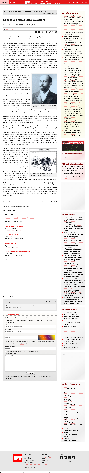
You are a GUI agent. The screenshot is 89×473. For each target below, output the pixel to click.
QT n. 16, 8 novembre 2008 (15, 238)
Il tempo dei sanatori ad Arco (73, 337)
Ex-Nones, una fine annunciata (70, 332)
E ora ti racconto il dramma (73, 329)
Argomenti (45, 460)
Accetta (82, 472)
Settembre (70, 408)
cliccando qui (21, 344)
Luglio (71, 413)
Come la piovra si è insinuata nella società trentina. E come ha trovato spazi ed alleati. (73, 60)
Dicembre (67, 396)
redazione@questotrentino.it (32, 464)
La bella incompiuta (70, 343)
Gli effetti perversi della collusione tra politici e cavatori (73, 124)
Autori (43, 462)
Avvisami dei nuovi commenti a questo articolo (22, 351)
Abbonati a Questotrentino (72, 164)
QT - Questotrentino (70, 314)
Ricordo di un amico (70, 335)
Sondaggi (7, 202)
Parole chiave (45, 458)
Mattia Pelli (9, 29)
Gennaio (73, 392)
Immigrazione (27, 207)
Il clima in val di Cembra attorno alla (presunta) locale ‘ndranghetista (73, 31)
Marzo (70, 434)
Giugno (71, 418)
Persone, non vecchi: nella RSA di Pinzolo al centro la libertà (72, 322)
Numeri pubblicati (47, 457)
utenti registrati (38, 318)
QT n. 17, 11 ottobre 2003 (14, 221)
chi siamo (26, 465)
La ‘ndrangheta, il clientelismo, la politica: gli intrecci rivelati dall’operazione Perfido (73, 52)
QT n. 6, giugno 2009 (13, 247)
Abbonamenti (45, 464)
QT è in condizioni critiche (72, 154)
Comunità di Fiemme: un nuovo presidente (72, 340)
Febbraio (73, 388)
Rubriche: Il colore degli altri (35, 11)
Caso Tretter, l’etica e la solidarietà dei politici (71, 346)
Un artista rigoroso (70, 326)
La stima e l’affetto (70, 312)
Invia (31, 373)
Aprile (71, 429)
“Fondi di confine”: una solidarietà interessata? (71, 317)
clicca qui (76, 472)
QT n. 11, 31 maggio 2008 (14, 230)
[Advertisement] (30, 276)
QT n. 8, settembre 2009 (14, 255)
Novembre (68, 400)
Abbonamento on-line (48, 465)
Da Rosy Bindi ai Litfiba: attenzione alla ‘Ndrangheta (73, 133)
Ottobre (73, 404)
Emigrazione (17, 207)
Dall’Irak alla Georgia (49, 202)
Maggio (73, 423)
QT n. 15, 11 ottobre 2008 (15, 11)
